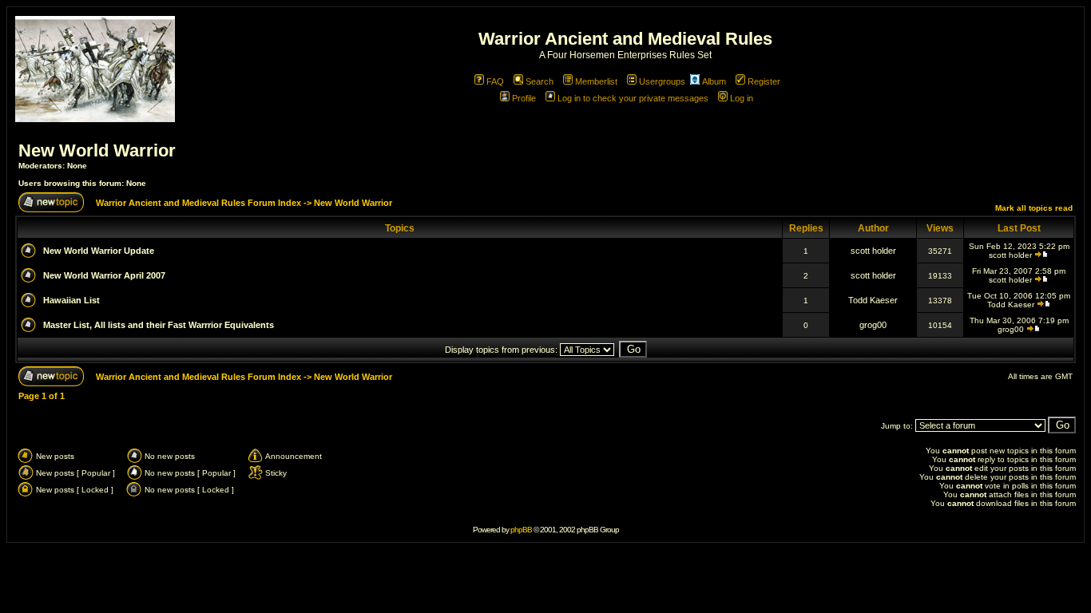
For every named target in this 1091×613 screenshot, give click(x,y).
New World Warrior (97, 150)
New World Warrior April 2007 (104, 275)
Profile (524, 98)
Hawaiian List (71, 300)
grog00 (873, 325)
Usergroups (662, 81)
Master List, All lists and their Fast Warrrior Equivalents (158, 325)
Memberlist (596, 81)
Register (764, 81)
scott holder (873, 250)
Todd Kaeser (873, 300)
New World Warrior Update (98, 250)
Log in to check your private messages (632, 98)
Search (539, 81)
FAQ (495, 81)
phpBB (521, 529)
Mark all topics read (1034, 208)
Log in (741, 98)
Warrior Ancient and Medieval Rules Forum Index (198, 203)
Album (714, 81)
